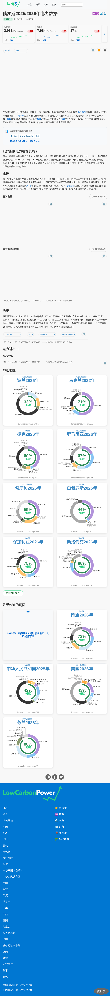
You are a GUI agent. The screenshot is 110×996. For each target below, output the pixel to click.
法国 (5, 939)
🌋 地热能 (61, 832)
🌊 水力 (59, 820)
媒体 (5, 976)
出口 (5, 839)
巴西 (5, 914)
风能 (28, 186)
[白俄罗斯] (82, 508)
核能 (39, 119)
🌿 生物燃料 (62, 839)
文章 (46, 4)
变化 (5, 845)
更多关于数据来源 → (19, 141)
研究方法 (8, 964)
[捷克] (28, 454)
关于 (5, 970)
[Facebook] (55, 779)
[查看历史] (19, 36)
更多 (54, 4)
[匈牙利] (28, 508)
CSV (22, 985)
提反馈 (101, 991)
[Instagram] (48, 779)
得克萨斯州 (9, 933)
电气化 (6, 851)
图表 (5, 832)
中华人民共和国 (12, 876)
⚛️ (94, 13)
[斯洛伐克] (82, 562)
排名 (30, 4)
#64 (44, 40)
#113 (78, 40)
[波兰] (28, 400)
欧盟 (5, 889)
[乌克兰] (82, 400)
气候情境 (8, 858)
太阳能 (70, 186)
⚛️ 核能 (59, 814)
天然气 (21, 115)
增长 (5, 814)
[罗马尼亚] (82, 454)
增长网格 (8, 820)
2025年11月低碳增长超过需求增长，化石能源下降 (28, 635)
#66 (11, 40)
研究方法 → (35, 141)
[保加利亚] (28, 562)
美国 (5, 883)
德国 (5, 951)
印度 (5, 895)
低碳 (9, 119)
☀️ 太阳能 (61, 807)
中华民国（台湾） (13, 870)
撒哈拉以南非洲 (12, 945)
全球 (5, 864)
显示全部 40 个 (13, 593)
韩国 (5, 920)
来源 (5, 958)
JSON (29, 985)
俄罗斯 (6, 901)
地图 (38, 4)
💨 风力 (59, 826)
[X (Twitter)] (62, 779)
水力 (63, 119)
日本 (5, 908)
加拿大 (6, 926)
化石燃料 (81, 112)
